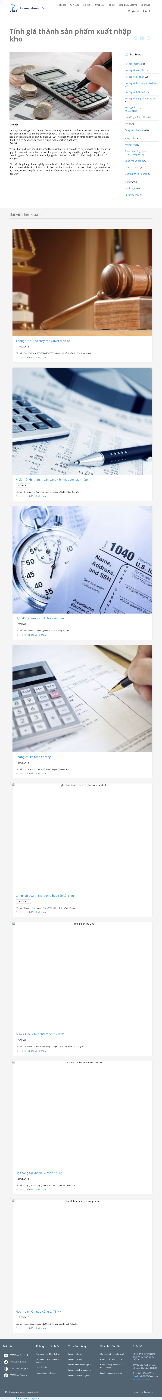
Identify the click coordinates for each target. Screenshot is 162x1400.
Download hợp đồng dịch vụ (48, 1354)
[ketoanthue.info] (26, 8)
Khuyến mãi (131, 144)
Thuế (127, 123)
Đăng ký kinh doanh (135, 130)
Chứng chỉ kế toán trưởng (33, 757)
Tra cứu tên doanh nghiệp (79, 1375)
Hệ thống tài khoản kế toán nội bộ (39, 1173)
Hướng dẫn (130, 107)
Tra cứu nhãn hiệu (76, 1354)
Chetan (18, 1398)
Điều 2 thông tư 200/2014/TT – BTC (40, 1034)
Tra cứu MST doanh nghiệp (80, 1364)
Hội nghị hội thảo (133, 63)
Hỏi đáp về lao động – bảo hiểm (141, 83)
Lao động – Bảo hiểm (136, 117)
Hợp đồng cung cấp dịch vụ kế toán (40, 618)
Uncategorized (132, 194)
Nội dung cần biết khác (46, 1373)
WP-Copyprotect (32, 1398)
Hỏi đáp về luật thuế (135, 92)
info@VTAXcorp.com (149, 1376)
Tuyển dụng (131, 188)
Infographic (130, 138)
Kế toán (129, 110)
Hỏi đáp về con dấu (134, 70)
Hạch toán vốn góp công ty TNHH (38, 1311)
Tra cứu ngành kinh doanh (79, 1370)
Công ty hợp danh (134, 160)
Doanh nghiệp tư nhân (136, 173)
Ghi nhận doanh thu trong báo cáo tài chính (45, 895)
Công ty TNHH (132, 167)
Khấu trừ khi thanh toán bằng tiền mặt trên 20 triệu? (52, 479)
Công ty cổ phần (133, 154)
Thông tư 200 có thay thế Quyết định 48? (43, 341)
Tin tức (128, 181)
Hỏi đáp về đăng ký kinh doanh (140, 98)
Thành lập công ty (134, 151)
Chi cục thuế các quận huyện (112, 1354)
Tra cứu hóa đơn (75, 1359)
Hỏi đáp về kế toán (134, 76)
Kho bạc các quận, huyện (111, 1373)
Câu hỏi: (14, 124)
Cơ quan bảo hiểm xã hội (111, 1359)
